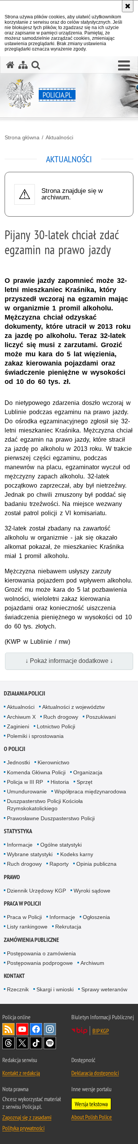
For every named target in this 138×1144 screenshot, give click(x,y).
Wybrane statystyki (30, 854)
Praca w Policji (22, 903)
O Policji (14, 749)
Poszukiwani (101, 717)
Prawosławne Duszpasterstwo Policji (51, 818)
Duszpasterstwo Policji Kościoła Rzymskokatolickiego (45, 804)
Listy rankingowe (27, 927)
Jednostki (18, 762)
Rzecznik (18, 989)
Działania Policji (24, 693)
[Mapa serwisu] (23, 65)
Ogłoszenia (96, 917)
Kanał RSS (8, 1029)
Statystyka (18, 831)
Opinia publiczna (96, 864)
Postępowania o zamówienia (41, 953)
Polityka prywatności (23, 1128)
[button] (124, 66)
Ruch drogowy (60, 717)
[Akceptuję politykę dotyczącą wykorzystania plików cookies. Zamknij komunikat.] (127, 6)
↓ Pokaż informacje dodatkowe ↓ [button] (69, 661)
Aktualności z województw (73, 707)
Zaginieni (18, 726)
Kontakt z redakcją (21, 1073)
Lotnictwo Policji (56, 726)
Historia (60, 782)
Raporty (59, 864)
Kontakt (14, 976)
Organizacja (87, 772)
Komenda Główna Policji (36, 772)
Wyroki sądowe (92, 891)
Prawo (12, 877)
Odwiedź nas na (22, 1029)
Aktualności (59, 137)
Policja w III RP (25, 782)
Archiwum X (21, 717)
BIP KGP (100, 1031)
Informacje (20, 845)
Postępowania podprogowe (40, 963)
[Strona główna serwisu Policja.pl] (10, 65)
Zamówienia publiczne (31, 940)
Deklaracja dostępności (95, 1073)
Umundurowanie (27, 791)
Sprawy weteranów (104, 989)
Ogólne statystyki (61, 845)
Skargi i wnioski (55, 989)
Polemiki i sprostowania (35, 736)
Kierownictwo (53, 762)
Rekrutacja (68, 927)
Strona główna (22, 137)
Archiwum (92, 963)
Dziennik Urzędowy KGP (36, 891)
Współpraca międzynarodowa (90, 791)
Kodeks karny (76, 854)
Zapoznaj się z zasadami (26, 1117)
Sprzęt (84, 782)
